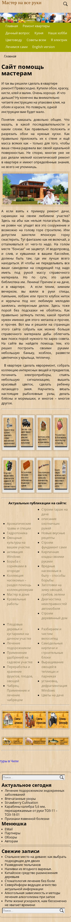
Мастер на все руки (21, 2)
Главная (12, 26)
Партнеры (12, 833)
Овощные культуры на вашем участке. (19, 542)
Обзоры (11, 837)
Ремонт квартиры (36, 26)
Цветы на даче (52, 695)
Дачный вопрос (18, 33)
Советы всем (36, 40)
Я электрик (59, 40)
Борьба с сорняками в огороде (16, 566)
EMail (9, 829)
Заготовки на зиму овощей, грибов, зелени (53, 590)
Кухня (39, 33)
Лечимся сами (17, 47)
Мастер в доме (18, 594)
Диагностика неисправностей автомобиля (54, 604)
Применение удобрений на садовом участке (20, 657)
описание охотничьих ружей (50, 523)
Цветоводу (14, 40)
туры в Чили (9, 761)
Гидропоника (17, 533)
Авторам (11, 841)
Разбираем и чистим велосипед (51, 634)
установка (49, 681)
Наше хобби (57, 33)
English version (43, 47)
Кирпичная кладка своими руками (52, 557)
